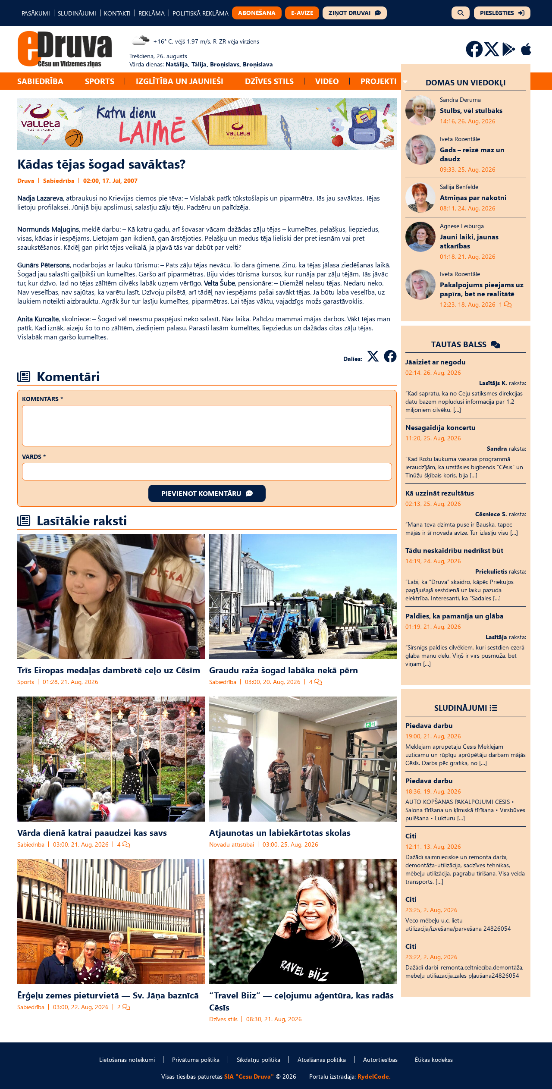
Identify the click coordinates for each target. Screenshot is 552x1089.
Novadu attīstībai (231, 844)
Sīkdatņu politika (258, 1059)
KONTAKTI (117, 13)
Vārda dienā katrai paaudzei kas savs (92, 832)
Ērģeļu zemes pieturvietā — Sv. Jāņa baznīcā (108, 995)
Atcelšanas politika (322, 1059)
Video (327, 80)
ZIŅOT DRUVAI (349, 13)
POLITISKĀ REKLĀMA (200, 13)
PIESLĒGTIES (497, 13)
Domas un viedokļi (466, 82)
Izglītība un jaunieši (179, 80)
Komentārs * (42, 399)
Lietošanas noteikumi (127, 1059)
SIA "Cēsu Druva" (249, 1076)
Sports (99, 80)
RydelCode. (374, 1076)
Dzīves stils (269, 80)
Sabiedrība (40, 80)
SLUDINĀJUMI (77, 13)
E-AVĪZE (302, 13)
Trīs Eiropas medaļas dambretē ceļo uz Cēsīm (108, 669)
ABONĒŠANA (257, 13)
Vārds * (34, 456)
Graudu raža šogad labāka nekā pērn (283, 669)
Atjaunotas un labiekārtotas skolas (280, 832)
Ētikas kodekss (434, 1059)
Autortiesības (380, 1059)
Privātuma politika (196, 1059)
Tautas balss (460, 344)
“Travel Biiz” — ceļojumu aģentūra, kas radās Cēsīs (301, 1001)
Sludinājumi (460, 707)
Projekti (379, 80)
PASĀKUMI (36, 13)
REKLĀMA (151, 13)
